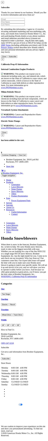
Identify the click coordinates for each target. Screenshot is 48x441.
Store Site (10, 166)
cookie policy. (19, 431)
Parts (8, 198)
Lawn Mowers (17, 187)
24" (3, 325)
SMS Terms (6, 45)
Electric (5, 305)
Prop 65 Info (6, 418)
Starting (4, 299)
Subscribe (12, 57)
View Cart (22, 155)
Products (9, 182)
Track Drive (18, 315)
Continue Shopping (9, 155)
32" (13, 325)
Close (4, 57)
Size (2, 289)
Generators (15, 184)
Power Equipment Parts (20, 200)
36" (18, 325)
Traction (4, 310)
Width (4, 320)
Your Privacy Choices (10, 405)
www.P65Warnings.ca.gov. (12, 87)
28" (8, 325)
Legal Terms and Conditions (12, 409)
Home (8, 180)
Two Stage (6, 294)
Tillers (13, 194)
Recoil (12, 305)
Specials (9, 205)
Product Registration (19, 196)
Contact (14, 214)
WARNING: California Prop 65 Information (19, 276)
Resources (10, 210)
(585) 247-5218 (12, 164)
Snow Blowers (17, 191)
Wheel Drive (6, 315)
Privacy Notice (7, 47)
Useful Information (19, 212)
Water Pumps (16, 189)
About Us (10, 207)
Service (9, 203)
